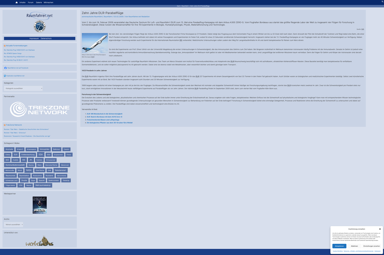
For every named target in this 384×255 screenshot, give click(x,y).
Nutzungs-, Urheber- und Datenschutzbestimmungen (359, 251)
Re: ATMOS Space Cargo (13, 53)
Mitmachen (48, 2)
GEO (7, 160)
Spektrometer (53, 180)
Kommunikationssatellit (15, 165)
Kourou (31, 165)
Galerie (39, 2)
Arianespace (31, 149)
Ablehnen (354, 246)
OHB (49, 170)
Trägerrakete (10, 185)
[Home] (17, 2)
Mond (20, 170)
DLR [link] (363, 29)
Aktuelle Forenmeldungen (16, 46)
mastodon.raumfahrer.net (15, 76)
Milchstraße (10, 170)
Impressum (377, 251)
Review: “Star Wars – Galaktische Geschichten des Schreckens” (26, 129)
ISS (23, 160)
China (8, 155)
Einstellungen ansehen (372, 246)
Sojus (33, 180)
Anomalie (9, 149)
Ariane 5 (20, 149)
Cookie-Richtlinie (338, 251)
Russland (49, 175)
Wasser (29, 185)
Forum (30, 2)
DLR (15, 154)
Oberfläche (40, 170)
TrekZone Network (14, 125)
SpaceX (41, 180)
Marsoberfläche (51, 165)
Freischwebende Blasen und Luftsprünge (103, 120)
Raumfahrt (108, 17)
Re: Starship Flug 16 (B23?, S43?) (16, 60)
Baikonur (56, 149)
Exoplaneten (58, 155)
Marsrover (65, 165)
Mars (40, 165)
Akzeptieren (339, 246)
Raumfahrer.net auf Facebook (18, 68)
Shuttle (24, 180)
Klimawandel (50, 160)
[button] (380, 229)
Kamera (39, 160)
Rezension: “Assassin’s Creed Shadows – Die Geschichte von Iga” (27, 136)
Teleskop (66, 180)
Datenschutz (46, 38)
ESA (41, 154)
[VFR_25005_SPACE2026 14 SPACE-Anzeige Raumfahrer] (40, 205)
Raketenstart (60, 170)
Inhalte (22, 2)
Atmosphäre (44, 149)
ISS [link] (181, 40)
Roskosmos (37, 176)
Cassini (66, 149)
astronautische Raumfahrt (92, 17)
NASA (29, 170)
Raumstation (24, 176)
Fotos (69, 155)
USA (20, 185)
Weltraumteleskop (43, 185)
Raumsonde (10, 175)
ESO (48, 155)
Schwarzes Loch (12, 180)
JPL (30, 160)
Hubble (15, 160)
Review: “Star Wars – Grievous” (15, 133)
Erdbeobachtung (28, 155)
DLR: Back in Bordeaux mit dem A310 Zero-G (104, 117)
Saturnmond (61, 176)
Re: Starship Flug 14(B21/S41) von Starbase (19, 50)
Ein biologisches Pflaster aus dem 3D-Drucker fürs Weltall (109, 123)
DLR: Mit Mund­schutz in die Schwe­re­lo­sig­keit (104, 114)
